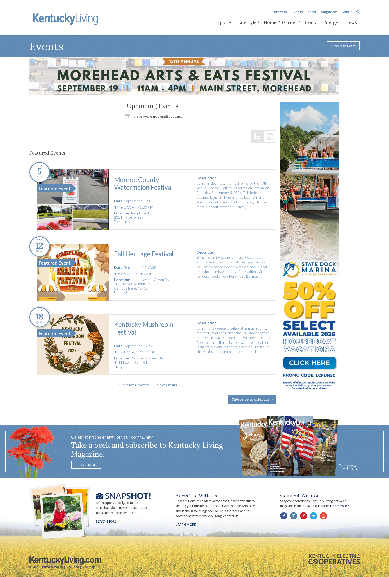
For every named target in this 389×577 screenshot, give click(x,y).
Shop (312, 11)
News (351, 22)
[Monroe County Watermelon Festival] (73, 199)
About (346, 11)
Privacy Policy (52, 567)
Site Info (72, 567)
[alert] (152, 116)
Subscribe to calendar (250, 399)
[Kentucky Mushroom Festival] (73, 344)
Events (297, 11)
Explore (223, 22)
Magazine (329, 11)
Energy (330, 22)
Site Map (88, 567)
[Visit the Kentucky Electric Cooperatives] (334, 559)
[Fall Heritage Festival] (73, 272)
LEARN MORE (186, 525)
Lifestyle (247, 22)
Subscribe (86, 464)
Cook (310, 22)
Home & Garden (281, 22)
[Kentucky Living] (66, 18)
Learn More (106, 521)
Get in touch (339, 506)
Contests (279, 11)
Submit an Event (343, 46)
